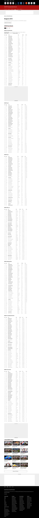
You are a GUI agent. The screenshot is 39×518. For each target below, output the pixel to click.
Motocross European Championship (28, 491)
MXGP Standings (14, 497)
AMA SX (16, 4)
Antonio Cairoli (6, 33)
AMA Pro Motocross (6, 510)
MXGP (5, 4)
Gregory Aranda (10, 124)
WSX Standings (13, 504)
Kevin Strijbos (10, 58)
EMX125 (31, 4)
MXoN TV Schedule (29, 505)
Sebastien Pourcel (10, 48)
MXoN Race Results (29, 503)
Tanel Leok (9, 52)
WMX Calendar (21, 499)
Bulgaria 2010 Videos (8, 22)
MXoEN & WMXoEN (6, 506)
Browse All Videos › (16, 471)
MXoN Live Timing (29, 504)
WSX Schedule (21, 504)
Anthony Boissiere (10, 53)
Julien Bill (9, 128)
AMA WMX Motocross (6, 511)
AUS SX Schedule (22, 505)
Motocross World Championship (20, 491)
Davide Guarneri (10, 47)
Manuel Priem (10, 201)
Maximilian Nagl (6, 32)
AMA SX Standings (14, 506)
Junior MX (5, 505)
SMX (23, 4)
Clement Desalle (15, 33)
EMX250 (29, 4)
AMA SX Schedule (22, 506)
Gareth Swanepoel (10, 338)
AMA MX (18, 4)
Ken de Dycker (10, 42)
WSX (26, 4)
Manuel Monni (10, 122)
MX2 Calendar (21, 498)
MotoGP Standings (14, 511)
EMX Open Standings (14, 503)
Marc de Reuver (10, 224)
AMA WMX (21, 4)
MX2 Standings (13, 498)
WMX (10, 4)
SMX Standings (13, 510)
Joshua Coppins (10, 117)
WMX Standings (14, 499)
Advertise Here (16, 100)
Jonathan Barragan (10, 43)
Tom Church (9, 62)
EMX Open (34, 4)
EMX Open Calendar (22, 503)
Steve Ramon (9, 108)
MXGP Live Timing (29, 499)
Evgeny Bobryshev (10, 123)
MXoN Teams (28, 506)
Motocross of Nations (6, 492)
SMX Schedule (21, 510)
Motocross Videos (29, 498)
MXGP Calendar (21, 497)
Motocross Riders (29, 497)
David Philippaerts (10, 113)
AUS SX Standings (14, 505)
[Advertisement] (19, 12)
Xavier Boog (9, 166)
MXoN (13, 4)
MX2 (7, 4)
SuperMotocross (6, 512)
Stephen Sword (10, 83)
